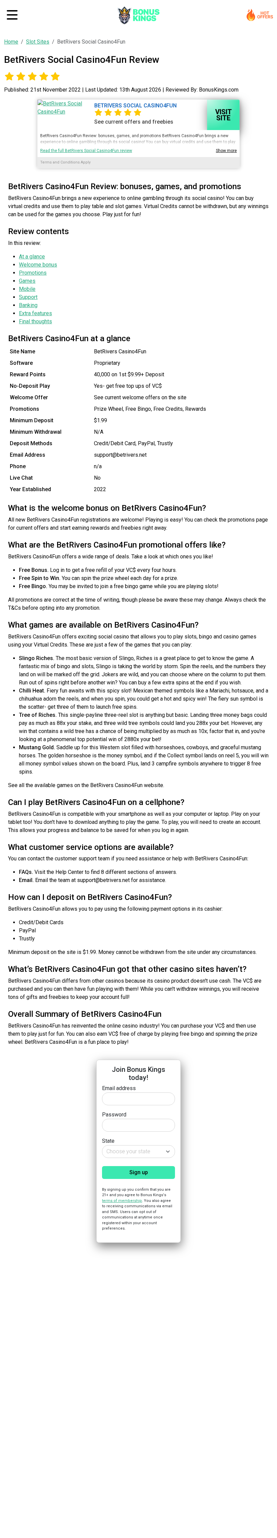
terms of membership (122, 1201)
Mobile (27, 289)
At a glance (32, 256)
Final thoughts (35, 321)
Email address (119, 1088)
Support (28, 297)
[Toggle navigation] (12, 15)
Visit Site (223, 115)
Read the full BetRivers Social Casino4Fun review (86, 150)
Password (114, 1114)
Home (11, 42)
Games (27, 281)
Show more (226, 150)
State (108, 1141)
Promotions (33, 273)
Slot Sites (37, 42)
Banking (28, 305)
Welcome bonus (38, 264)
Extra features (35, 313)
